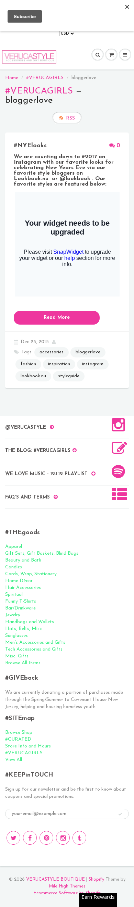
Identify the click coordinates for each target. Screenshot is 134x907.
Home (11, 77)
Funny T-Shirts (20, 601)
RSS (70, 118)
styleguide (68, 376)
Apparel (13, 546)
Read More (57, 317)
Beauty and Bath (23, 560)
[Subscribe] (120, 814)
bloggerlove (88, 352)
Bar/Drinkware (20, 608)
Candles (13, 567)
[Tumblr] (79, 838)
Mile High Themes (67, 886)
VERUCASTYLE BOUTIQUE (55, 879)
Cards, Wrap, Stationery (31, 574)
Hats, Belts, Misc (23, 628)
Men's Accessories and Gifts (35, 642)
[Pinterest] (46, 838)
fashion (28, 364)
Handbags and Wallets (29, 622)
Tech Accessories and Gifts (34, 649)
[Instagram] (63, 838)
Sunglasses (16, 635)
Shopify (96, 879)
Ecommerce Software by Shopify (67, 893)
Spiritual (14, 594)
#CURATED (18, 739)
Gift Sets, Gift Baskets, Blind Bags (41, 553)
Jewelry (12, 615)
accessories (52, 352)
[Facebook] (30, 838)
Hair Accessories (23, 587)
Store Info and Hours (28, 746)
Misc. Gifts (17, 656)
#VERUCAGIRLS (45, 77)
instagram (92, 364)
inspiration (59, 364)
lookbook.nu (33, 376)
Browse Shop (18, 732)
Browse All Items (23, 663)
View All (13, 760)
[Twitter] (13, 838)
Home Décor (19, 580)
